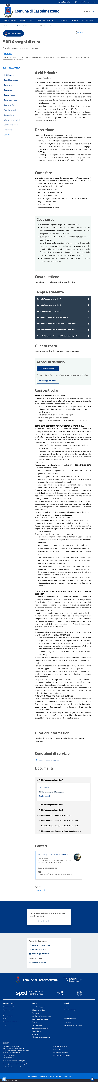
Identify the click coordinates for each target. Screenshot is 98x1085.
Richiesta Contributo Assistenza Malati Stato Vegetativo (58, 336)
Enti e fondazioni (8, 1016)
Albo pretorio (68, 1022)
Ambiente (35, 1034)
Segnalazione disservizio (60, 1052)
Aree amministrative (9, 1007)
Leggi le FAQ (57, 1049)
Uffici (4, 1013)
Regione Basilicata (64, 2)
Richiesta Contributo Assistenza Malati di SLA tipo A (56, 323)
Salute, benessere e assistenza (26, 26)
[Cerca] (93, 11)
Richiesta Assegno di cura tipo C (49, 311)
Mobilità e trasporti (37, 1025)
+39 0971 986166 (8, 1058)
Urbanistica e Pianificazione (40, 1019)
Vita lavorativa (36, 1013)
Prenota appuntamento (60, 1046)
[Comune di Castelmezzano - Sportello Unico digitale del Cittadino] (8, 11)
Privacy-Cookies (32, 1076)
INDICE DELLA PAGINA (11, 68)
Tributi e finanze (36, 1031)
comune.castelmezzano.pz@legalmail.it (15, 1061)
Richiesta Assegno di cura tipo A (49, 299)
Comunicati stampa (70, 1010)
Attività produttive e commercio (41, 1016)
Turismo (34, 1022)
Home (5, 26)
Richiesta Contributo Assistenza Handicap (52, 317)
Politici (5, 1019)
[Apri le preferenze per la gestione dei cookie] (4, 1079)
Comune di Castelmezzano (37, 11)
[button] (85, 2)
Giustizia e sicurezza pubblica (40, 1028)
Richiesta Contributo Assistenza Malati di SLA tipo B (56, 329)
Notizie (66, 1007)
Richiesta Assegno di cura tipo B (49, 305)
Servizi (11, 26)
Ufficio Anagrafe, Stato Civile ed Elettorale (53, 854)
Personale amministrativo (11, 1022)
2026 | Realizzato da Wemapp (12, 1081)
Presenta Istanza (47, 368)
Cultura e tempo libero (38, 1010)
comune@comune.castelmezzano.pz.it (15, 1064)
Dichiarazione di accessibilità (61, 1055)
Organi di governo (8, 1010)
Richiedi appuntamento (47, 380)
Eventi (66, 1013)
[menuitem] (64, 20)
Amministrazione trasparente (73, 1025)
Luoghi (5, 1025)
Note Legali (42, 1076)
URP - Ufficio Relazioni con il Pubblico (14, 1067)
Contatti (6, 1043)
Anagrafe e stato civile (38, 1007)
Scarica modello (45, 796)
